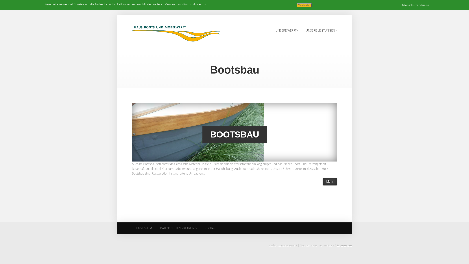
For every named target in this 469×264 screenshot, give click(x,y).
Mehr (330, 181)
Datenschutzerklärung (415, 5)
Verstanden (304, 5)
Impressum (344, 245)
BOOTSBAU (234, 134)
